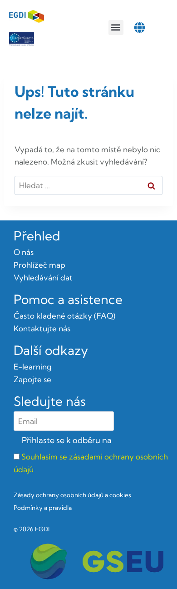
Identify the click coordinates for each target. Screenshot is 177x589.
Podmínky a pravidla (43, 507)
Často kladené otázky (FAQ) (64, 315)
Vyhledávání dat (43, 277)
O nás (24, 252)
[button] (115, 27)
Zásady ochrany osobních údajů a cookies (72, 495)
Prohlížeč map (39, 265)
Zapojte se (32, 379)
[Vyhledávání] (88, 185)
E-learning (32, 366)
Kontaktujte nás (42, 328)
